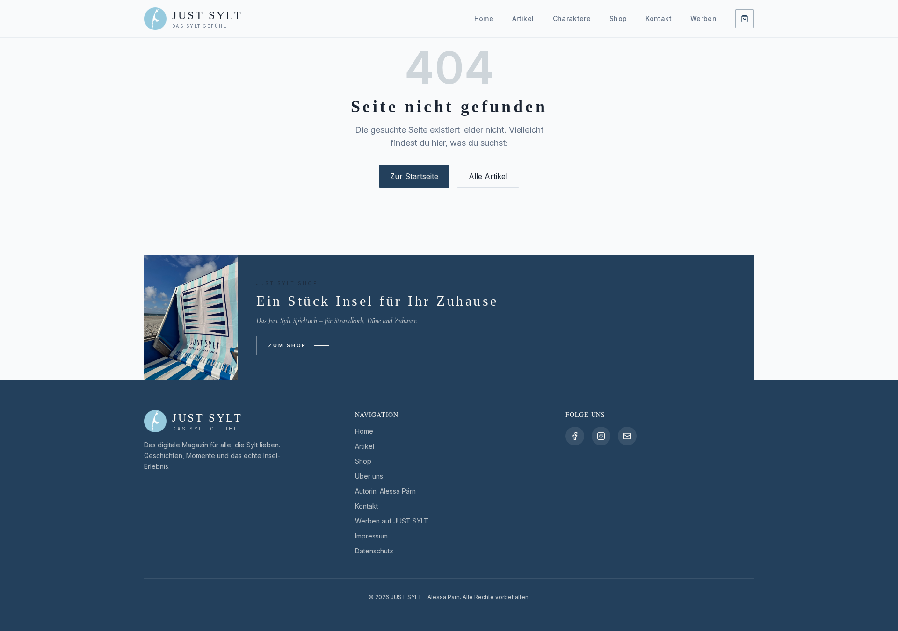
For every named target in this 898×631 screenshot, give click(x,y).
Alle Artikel (488, 176)
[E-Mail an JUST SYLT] (627, 436)
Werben (703, 18)
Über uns (369, 476)
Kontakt (658, 18)
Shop (618, 18)
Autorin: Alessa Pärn (385, 491)
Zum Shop (287, 345)
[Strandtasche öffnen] (744, 18)
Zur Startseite (414, 176)
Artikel (523, 18)
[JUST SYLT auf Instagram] (601, 436)
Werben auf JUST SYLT (391, 521)
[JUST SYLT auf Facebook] (574, 436)
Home (483, 18)
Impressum (371, 536)
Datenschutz (374, 551)
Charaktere (572, 18)
